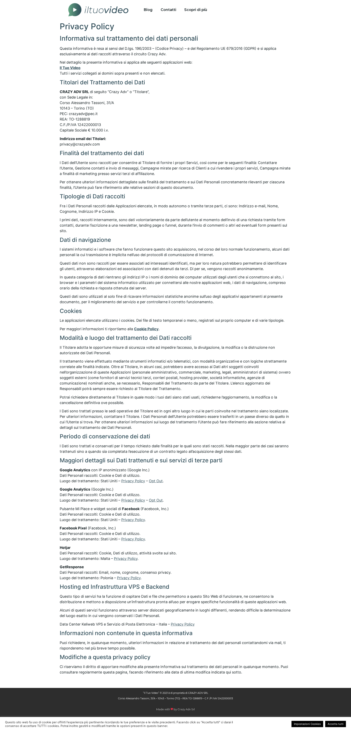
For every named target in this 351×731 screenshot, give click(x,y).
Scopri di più (195, 10)
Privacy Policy (133, 481)
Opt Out (156, 481)
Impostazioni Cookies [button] (307, 724)
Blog (148, 10)
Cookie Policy (146, 329)
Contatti (168, 10)
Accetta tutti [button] (335, 724)
